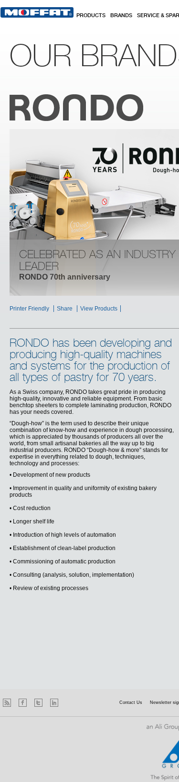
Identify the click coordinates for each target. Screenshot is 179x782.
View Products (98, 308)
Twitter (38, 703)
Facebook (23, 703)
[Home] (37, 12)
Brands (121, 16)
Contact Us (130, 702)
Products (90, 16)
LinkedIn (54, 703)
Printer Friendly (29, 308)
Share (65, 308)
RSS (7, 703)
